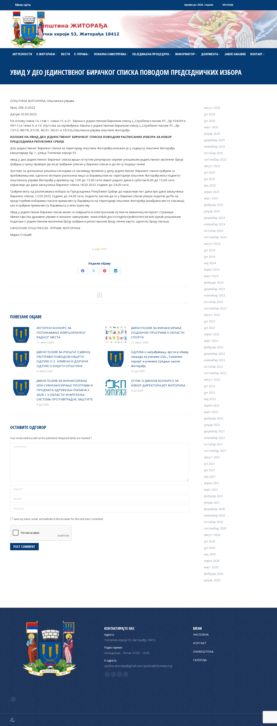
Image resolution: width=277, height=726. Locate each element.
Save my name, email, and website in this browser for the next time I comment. (58, 519)
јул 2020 (209, 541)
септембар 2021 (215, 451)
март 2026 (211, 127)
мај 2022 (210, 399)
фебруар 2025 (213, 205)
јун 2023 (209, 328)
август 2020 (212, 535)
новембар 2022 (214, 360)
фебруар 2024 (213, 282)
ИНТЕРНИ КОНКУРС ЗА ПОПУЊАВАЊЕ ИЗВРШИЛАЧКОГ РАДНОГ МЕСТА (61, 332)
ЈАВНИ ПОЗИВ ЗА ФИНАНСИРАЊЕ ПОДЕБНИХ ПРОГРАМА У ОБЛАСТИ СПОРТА (157, 332)
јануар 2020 (212, 580)
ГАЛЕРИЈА (200, 660)
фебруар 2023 (213, 347)
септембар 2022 (215, 373)
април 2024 (211, 269)
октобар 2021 (213, 444)
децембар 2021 (214, 431)
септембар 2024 (215, 237)
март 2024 (211, 276)
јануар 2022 (212, 425)
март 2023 (211, 341)
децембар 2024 (214, 218)
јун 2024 (209, 256)
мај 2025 (210, 185)
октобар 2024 (213, 231)
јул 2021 (209, 464)
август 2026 (212, 108)
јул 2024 (209, 250)
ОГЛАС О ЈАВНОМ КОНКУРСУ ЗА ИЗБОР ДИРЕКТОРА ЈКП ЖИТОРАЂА (158, 383)
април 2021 (211, 483)
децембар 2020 (214, 509)
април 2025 (211, 192)
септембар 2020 (215, 528)
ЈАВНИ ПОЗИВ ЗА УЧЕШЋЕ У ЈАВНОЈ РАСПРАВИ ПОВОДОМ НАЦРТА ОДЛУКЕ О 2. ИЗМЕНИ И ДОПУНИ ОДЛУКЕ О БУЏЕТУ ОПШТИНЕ (63, 359)
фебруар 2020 (213, 574)
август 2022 (212, 379)
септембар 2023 (215, 308)
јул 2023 (209, 321)
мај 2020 (210, 554)
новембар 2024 (214, 224)
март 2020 (211, 567)
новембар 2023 (214, 295)
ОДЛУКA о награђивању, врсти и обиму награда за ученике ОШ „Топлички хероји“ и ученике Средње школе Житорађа (160, 359)
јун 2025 (209, 179)
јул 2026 (209, 114)
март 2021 (211, 489)
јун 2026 (209, 121)
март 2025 (211, 198)
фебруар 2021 (213, 496)
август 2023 (212, 315)
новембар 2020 (214, 515)
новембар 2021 (214, 438)
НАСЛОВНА (201, 634)
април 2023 (211, 334)
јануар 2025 (212, 211)
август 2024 (212, 244)
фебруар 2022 (213, 418)
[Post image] (21, 335)
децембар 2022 (214, 354)
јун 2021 (209, 470)
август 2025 (212, 166)
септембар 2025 (215, 159)
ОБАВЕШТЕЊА (203, 651)
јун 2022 (209, 392)
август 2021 (212, 457)
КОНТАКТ (199, 643)
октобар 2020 (213, 522)
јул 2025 (209, 172)
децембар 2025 (214, 140)
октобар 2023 (213, 302)
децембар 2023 (214, 289)
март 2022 (211, 412)
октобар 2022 (213, 366)
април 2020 (211, 561)
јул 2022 (209, 386)
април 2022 (211, 405)
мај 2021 (210, 476)
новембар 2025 (214, 146)
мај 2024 (210, 263)
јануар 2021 (212, 502)
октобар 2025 (213, 153)
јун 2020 (209, 548)
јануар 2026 (212, 133)
